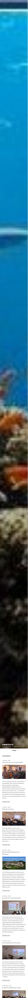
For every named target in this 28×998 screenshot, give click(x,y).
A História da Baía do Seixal (11, 988)
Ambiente (7, 745)
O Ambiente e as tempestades (12, 762)
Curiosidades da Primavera (11, 943)
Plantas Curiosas (8, 809)
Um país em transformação (11, 898)
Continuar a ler (6, 801)
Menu (14, 750)
